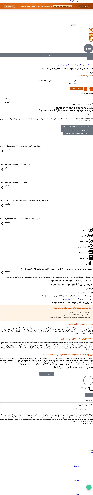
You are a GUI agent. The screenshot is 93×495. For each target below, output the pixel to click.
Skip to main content (87, 1)
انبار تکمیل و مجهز (83, 252)
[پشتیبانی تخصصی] (90, 246)
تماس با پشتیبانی (83, 388)
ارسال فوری (84, 236)
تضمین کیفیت (84, 241)
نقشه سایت (87, 423)
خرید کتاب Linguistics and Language (78, 312)
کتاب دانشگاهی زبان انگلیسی (67, 65)
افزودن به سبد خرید (76, 88)
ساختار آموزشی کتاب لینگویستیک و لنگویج (76, 314)
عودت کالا (85, 230)
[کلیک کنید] (2, 151)
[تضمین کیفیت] (90, 241)
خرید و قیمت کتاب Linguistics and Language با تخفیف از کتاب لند (69, 317)
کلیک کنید (7, 150)
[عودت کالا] (90, 229)
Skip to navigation (75, 1)
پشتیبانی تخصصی (83, 247)
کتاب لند (28, 362)
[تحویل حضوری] (90, 263)
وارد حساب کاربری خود (72, 299)
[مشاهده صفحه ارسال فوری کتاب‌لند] (46, 6)
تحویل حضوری (84, 263)
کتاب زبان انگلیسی (83, 65)
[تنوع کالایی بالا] (90, 257)
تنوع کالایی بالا (84, 258)
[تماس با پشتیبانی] (90, 389)
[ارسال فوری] (90, 235)
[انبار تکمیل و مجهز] (90, 252)
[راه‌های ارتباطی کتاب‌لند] (89, 487)
